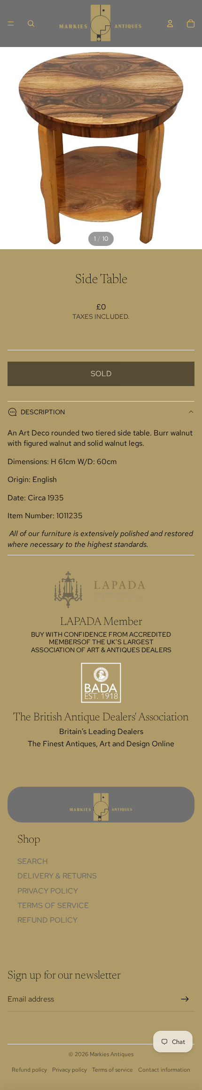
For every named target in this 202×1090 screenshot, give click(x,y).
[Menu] (11, 23)
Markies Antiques (111, 1054)
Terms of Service (53, 905)
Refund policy (47, 920)
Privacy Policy (47, 891)
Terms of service (112, 1070)
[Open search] (31, 23)
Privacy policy (69, 1070)
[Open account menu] (170, 23)
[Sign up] (185, 999)
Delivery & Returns (57, 876)
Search (32, 861)
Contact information (164, 1070)
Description (43, 412)
